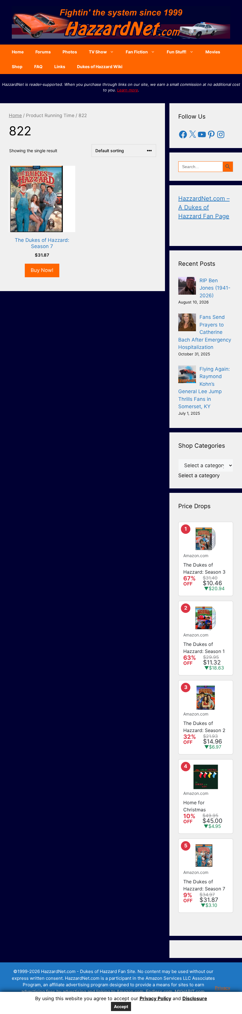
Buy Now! (42, 270)
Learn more (127, 90)
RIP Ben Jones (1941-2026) (215, 288)
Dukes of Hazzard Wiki (99, 66)
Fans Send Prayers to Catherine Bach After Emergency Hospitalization (204, 332)
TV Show (98, 51)
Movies (212, 51)
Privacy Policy (155, 998)
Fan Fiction (137, 51)
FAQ (38, 66)
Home (18, 51)
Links (59, 66)
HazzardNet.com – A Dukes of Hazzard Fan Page (204, 207)
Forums (43, 51)
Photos (70, 51)
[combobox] (199, 475)
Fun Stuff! (177, 51)
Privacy (222, 988)
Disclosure (194, 998)
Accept (121, 1006)
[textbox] (199, 475)
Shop (17, 66)
